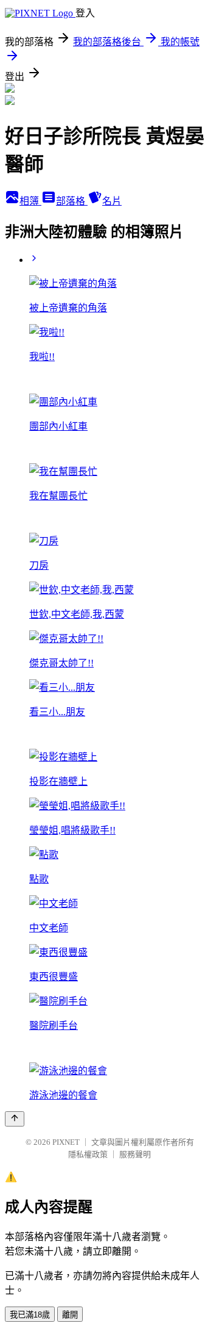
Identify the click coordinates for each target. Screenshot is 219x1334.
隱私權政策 (88, 1154)
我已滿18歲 (30, 1314)
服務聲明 (135, 1154)
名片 (112, 201)
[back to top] (14, 1119)
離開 (70, 1314)
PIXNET (66, 1142)
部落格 (72, 201)
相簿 (30, 201)
